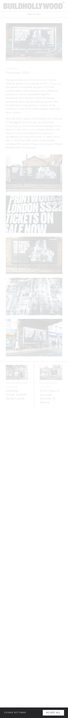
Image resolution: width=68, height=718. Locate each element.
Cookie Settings (15, 713)
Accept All (53, 713)
